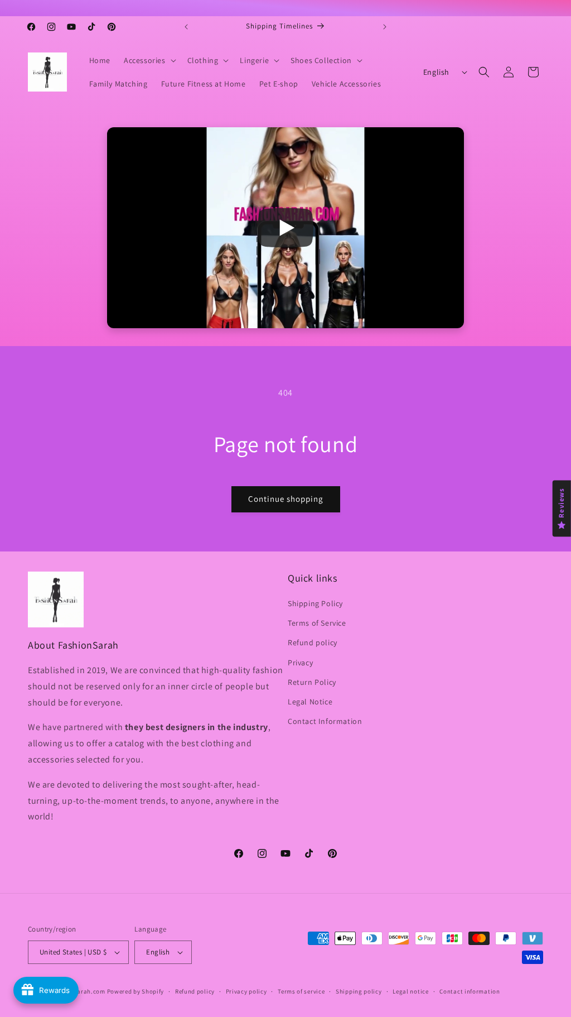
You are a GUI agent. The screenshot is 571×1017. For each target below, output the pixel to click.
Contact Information (325, 721)
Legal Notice (310, 702)
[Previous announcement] (186, 26)
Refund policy (312, 642)
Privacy (300, 663)
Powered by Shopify (135, 991)
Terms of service (301, 991)
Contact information (469, 991)
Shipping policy (359, 991)
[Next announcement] (384, 26)
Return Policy (312, 682)
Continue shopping (285, 498)
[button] (149, 60)
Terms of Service (317, 623)
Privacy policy (246, 991)
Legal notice (410, 991)
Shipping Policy (315, 603)
